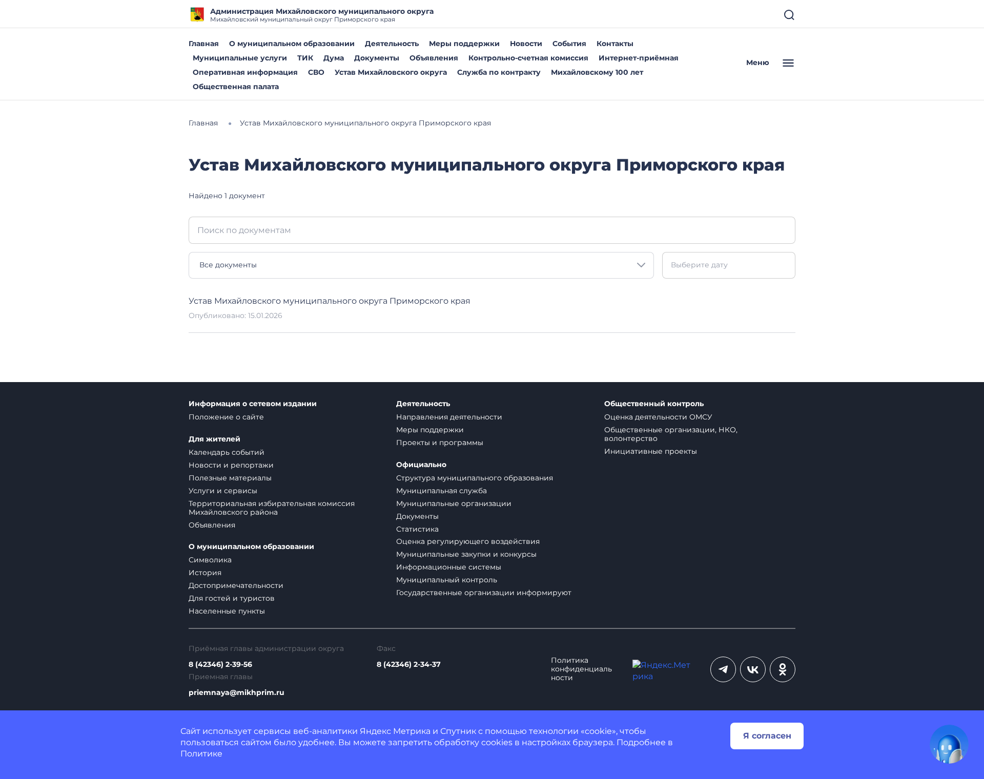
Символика (210, 559)
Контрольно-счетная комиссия (528, 57)
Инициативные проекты (650, 451)
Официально (421, 464)
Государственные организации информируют (483, 592)
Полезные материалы (230, 477)
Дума (333, 57)
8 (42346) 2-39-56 (220, 664)
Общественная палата (236, 86)
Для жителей (214, 439)
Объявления (433, 57)
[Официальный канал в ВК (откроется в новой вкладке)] (753, 669)
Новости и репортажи (231, 465)
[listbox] (421, 265)
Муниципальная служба (441, 490)
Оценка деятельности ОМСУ (658, 417)
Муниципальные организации (453, 503)
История (205, 572)
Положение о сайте (226, 417)
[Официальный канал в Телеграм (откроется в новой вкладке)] (723, 669)
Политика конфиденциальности (581, 669)
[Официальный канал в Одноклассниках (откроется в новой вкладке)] (782, 669)
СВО (316, 72)
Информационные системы (448, 567)
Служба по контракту (499, 72)
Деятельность (392, 43)
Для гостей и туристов (232, 598)
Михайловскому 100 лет (597, 72)
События (569, 43)
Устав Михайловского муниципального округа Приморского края (329, 301)
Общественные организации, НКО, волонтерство (670, 434)
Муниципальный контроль (446, 579)
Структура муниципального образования (474, 477)
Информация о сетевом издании (253, 403)
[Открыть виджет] (949, 744)
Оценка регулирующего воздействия (468, 541)
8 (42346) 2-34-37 (409, 664)
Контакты (615, 43)
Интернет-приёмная (639, 57)
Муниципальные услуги (240, 57)
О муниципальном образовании (292, 43)
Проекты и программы (439, 442)
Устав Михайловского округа (391, 72)
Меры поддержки (464, 43)
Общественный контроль (654, 403)
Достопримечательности (236, 585)
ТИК (305, 57)
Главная (204, 43)
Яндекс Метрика (395, 731)
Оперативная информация (245, 72)
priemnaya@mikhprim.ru (236, 692)
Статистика (417, 529)
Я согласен (767, 736)
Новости (526, 43)
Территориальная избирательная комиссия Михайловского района (272, 508)
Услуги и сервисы (223, 490)
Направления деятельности (449, 417)
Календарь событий (226, 452)
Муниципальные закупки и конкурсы (466, 554)
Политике (201, 754)
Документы (376, 57)
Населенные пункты (227, 611)
